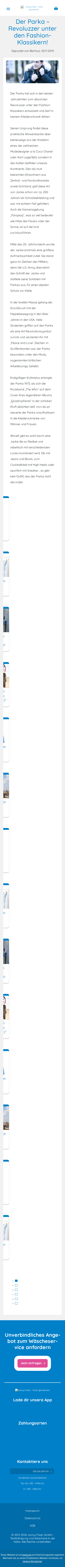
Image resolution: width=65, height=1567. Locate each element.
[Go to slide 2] (16, 1285)
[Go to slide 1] (16, 1281)
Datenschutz (32, 1518)
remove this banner (32, 1561)
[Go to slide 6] (16, 1303)
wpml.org (26, 1554)
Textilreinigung (19, 1538)
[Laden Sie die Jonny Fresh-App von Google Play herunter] (47, 1411)
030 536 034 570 (42, 1471)
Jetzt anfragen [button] (33, 1363)
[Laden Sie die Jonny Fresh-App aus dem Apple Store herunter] (17, 1411)
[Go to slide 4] (16, 1294)
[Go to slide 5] (16, 1299)
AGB (32, 1525)
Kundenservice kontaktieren (32, 1477)
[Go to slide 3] (16, 1290)
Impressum (32, 1510)
